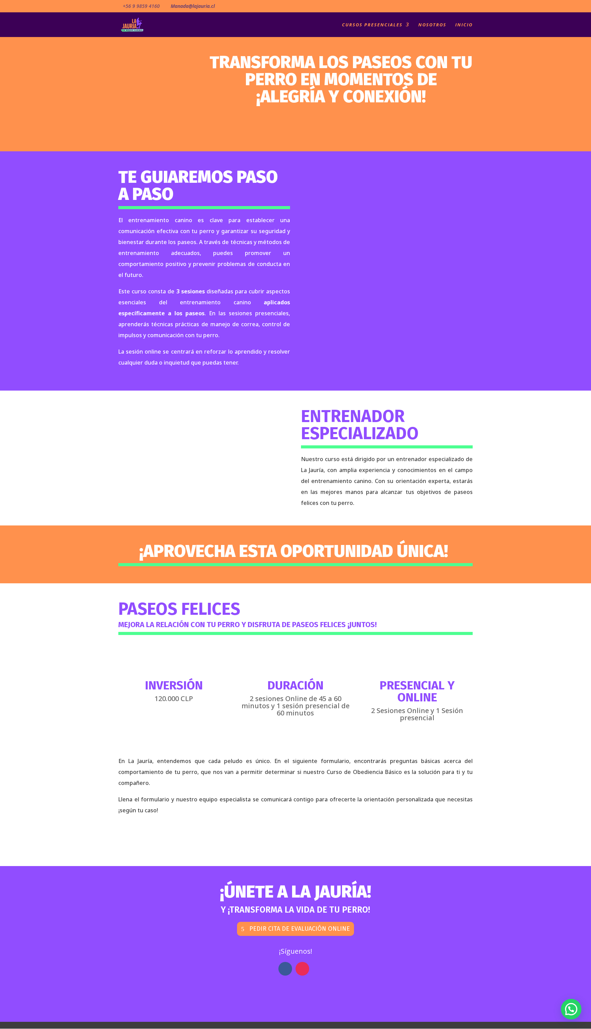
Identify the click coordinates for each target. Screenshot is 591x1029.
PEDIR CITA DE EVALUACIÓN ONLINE (299, 928)
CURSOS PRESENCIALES (372, 25)
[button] (571, 1009)
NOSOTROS (432, 25)
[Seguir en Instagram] (302, 969)
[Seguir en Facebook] (285, 969)
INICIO (464, 25)
